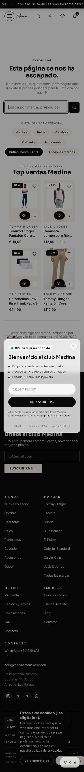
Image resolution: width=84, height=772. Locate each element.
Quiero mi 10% (42, 402)
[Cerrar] (73, 346)
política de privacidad (57, 415)
